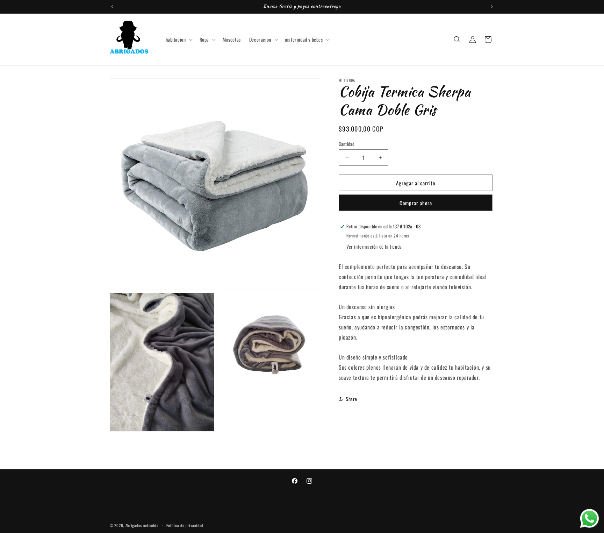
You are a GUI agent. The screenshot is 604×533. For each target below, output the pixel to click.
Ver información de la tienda (374, 246)
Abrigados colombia (142, 525)
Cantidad (346, 144)
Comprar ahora (416, 203)
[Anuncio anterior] (112, 6)
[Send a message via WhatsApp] (589, 518)
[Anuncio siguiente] (491, 6)
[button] (178, 39)
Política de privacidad (184, 525)
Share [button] (351, 399)
